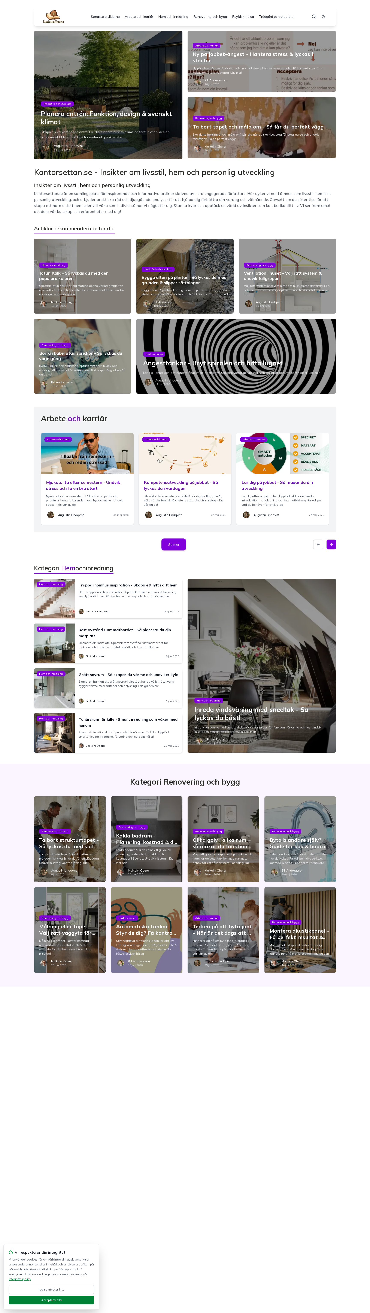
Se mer (173, 544)
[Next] (331, 544)
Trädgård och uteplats (276, 16)
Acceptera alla (51, 1300)
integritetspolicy (20, 1279)
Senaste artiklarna (105, 16)
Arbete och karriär (139, 16)
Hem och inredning (173, 16)
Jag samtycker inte (51, 1289)
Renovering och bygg (210, 16)
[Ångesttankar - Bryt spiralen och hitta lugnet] (236, 356)
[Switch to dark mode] (323, 16)
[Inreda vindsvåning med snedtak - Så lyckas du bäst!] (262, 666)
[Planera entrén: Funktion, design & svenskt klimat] (108, 95)
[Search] (314, 16)
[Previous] (318, 544)
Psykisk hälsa (243, 16)
